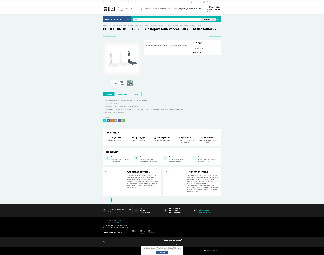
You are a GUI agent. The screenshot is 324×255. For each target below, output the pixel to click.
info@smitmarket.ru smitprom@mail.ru (205, 211)
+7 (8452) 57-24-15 (213, 6)
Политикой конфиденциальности (172, 249)
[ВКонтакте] (108, 120)
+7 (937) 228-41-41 (213, 9)
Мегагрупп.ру (217, 250)
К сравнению (199, 48)
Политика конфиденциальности (112, 222)
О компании (113, 2)
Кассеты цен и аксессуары (142, 25)
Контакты (122, 2)
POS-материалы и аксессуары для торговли (121, 25)
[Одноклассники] (112, 120)
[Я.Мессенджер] (104, 120)
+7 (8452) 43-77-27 (213, 8)
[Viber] (119, 120)
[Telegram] (115, 120)
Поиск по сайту (132, 2)
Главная (105, 2)
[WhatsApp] (123, 120)
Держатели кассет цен (157, 25)
